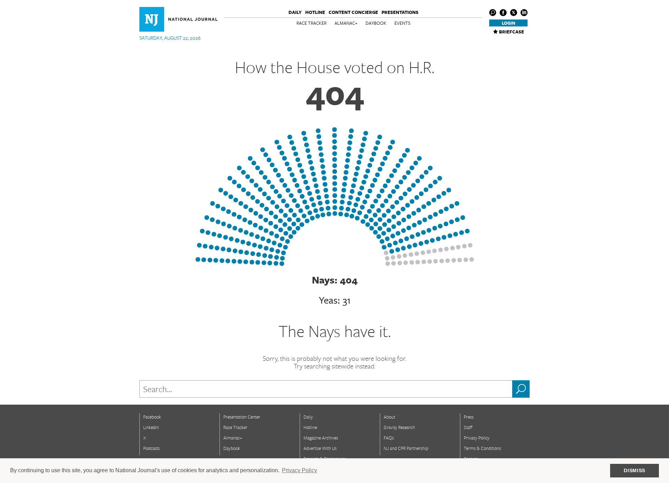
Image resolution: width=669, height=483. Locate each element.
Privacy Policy (477, 438)
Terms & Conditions (482, 448)
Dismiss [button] (634, 470)
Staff (468, 427)
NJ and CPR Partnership (406, 448)
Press (469, 417)
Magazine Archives (320, 438)
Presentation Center (241, 417)
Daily (295, 12)
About (389, 417)
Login (508, 23)
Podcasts (151, 448)
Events (402, 23)
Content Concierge (353, 12)
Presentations (400, 12)
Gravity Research (399, 427)
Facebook (152, 417)
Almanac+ (345, 23)
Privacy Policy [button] (299, 470)
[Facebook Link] (503, 12)
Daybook (376, 23)
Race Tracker (311, 23)
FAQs (389, 438)
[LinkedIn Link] (524, 12)
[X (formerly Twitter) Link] (513, 12)
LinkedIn (151, 427)
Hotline (315, 12)
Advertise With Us (320, 448)
